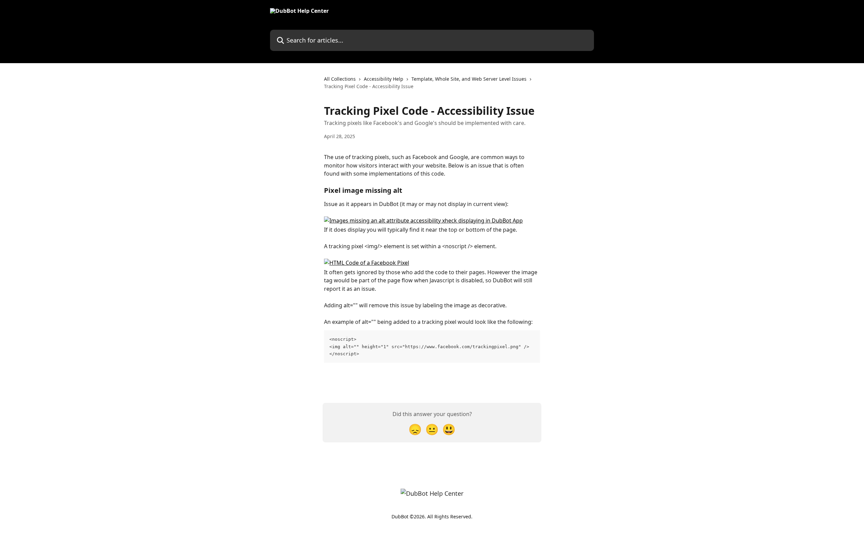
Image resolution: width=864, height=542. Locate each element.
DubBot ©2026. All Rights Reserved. (432, 516)
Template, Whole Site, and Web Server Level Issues (468, 79)
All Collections (340, 79)
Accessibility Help (383, 79)
